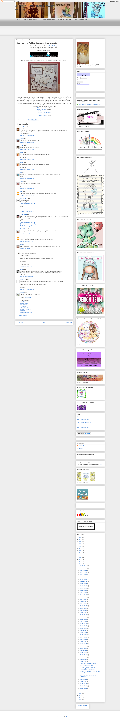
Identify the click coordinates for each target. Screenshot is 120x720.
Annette (22, 292)
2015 (80, 561)
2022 (80, 546)
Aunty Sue (81, 445)
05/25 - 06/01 (83, 630)
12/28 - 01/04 (83, 565)
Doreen (22, 138)
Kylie (21, 244)
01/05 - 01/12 (83, 688)
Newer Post (19, 322)
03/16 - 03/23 (83, 652)
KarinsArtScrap (24, 198)
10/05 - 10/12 (83, 588)
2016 (80, 559)
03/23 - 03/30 (83, 650)
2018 (80, 555)
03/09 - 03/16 (83, 655)
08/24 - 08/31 (83, 601)
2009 (80, 700)
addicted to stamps (42, 109)
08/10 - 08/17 (83, 605)
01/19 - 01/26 (83, 683)
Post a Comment (23, 315)
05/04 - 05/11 (83, 637)
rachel (21, 145)
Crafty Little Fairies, (24, 301)
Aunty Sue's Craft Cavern (34, 6)
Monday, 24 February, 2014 (26, 241)
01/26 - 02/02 (83, 681)
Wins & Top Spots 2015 (30, 19)
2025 (80, 539)
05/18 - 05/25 (83, 632)
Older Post (69, 322)
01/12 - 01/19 (83, 686)
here (98, 457)
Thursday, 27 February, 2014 (27, 289)
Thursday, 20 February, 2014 (27, 135)
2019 (80, 552)
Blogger (68, 716)
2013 (80, 691)
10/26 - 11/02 (83, 581)
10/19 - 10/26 (83, 583)
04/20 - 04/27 (83, 641)
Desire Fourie (23, 214)
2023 (80, 544)
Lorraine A (22, 279)
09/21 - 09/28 (83, 592)
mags (21, 181)
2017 (80, 557)
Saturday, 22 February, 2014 (26, 195)
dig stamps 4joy (42, 110)
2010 (80, 697)
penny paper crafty (40, 113)
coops (21, 152)
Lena (21, 251)
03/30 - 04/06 (83, 648)
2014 (80, 564)
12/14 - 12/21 (83, 568)
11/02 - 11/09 (83, 579)
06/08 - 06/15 (83, 626)
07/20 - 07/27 (83, 612)
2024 (80, 541)
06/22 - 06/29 (83, 621)
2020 (80, 550)
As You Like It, (23, 306)
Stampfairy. (23, 310)
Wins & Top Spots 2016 (64, 19)
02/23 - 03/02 (83, 659)
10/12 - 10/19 (83, 586)
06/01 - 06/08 (83, 628)
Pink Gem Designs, (24, 307)
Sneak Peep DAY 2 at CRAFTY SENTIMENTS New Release (88, 668)
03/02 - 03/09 (83, 657)
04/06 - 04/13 (83, 646)
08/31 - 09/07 (83, 599)
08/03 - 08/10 (83, 608)
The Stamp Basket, (25, 309)
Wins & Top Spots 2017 (81, 19)
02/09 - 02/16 (83, 679)
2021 (80, 548)
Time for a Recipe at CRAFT (87, 665)
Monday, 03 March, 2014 (26, 312)
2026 (80, 537)
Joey (21, 191)
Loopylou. (22, 126)
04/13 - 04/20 (83, 643)
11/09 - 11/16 (83, 577)
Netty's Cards (28, 297)
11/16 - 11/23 (83, 574)
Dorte (21, 269)
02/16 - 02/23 (83, 661)
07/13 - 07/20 (83, 614)
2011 (80, 695)
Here (101, 464)
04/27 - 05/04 (83, 639)
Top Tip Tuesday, (24, 303)
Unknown (22, 236)
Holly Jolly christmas (42, 115)
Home (18, 19)
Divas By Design (53, 45)
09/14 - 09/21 (83, 594)
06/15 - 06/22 (83, 623)
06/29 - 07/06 (83, 619)
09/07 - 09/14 (83, 597)
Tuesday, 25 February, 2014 (26, 276)
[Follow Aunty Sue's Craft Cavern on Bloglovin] (84, 434)
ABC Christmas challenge (42, 107)
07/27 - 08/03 (83, 610)
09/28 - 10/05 (83, 590)
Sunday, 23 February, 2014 (26, 226)
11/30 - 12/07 (83, 572)
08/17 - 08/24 (83, 603)
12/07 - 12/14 (83, 570)
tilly (21, 172)
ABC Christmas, (24, 304)
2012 (80, 693)
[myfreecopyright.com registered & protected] (89, 104)
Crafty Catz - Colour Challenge (88, 663)
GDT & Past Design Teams (47, 19)
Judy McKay (23, 229)
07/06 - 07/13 (83, 617)
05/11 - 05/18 (83, 634)
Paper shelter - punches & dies (44, 112)
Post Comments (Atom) (47, 327)
